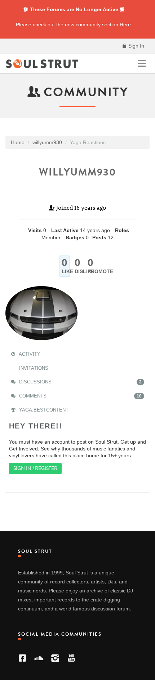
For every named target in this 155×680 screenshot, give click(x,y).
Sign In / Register (35, 468)
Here (125, 24)
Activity (29, 354)
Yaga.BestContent (43, 410)
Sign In (135, 46)
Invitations (33, 368)
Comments (80, 396)
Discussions (80, 382)
